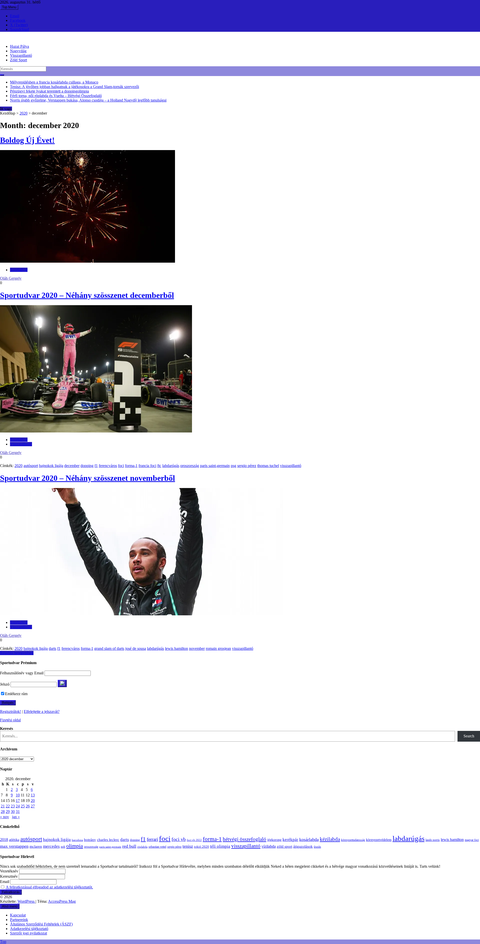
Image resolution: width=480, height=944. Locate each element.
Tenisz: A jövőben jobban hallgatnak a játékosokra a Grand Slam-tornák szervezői (74, 87)
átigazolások (303, 846)
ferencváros (108, 465)
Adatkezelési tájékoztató (29, 928)
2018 (4, 839)
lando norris (433, 840)
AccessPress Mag (62, 901)
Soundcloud (19, 29)
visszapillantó (290, 465)
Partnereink (19, 919)
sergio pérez (246, 465)
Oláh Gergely (11, 278)
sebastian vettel (157, 846)
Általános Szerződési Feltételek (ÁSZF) (41, 924)
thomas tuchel (268, 465)
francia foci (147, 465)
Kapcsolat (18, 915)
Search (469, 736)
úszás (317, 846)
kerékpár (290, 839)
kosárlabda (309, 839)
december (72, 465)
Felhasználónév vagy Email (22, 673)
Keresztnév (9, 876)
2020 (24, 113)
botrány (90, 840)
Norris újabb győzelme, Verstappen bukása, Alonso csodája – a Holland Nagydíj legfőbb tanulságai (88, 100)
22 (8, 806)
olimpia (74, 846)
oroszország (189, 465)
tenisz (187, 846)
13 (33, 795)
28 (3, 811)
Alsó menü (10, 906)
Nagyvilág (18, 51)
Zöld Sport (18, 60)
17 (18, 800)
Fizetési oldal (10, 720)
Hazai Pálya (19, 46)
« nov (4, 817)
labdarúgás (170, 465)
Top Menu (9, 7)
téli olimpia (220, 846)
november (197, 648)
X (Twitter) (19, 25)
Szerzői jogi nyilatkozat (28, 933)
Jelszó (5, 684)
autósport (31, 465)
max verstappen (14, 846)
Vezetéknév (9, 871)
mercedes (51, 846)
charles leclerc (108, 840)
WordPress (27, 901)
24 (18, 806)
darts (52, 648)
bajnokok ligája (51, 465)
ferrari (152, 839)
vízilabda (269, 846)
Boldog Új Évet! (27, 140)
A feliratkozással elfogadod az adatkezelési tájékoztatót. (49, 887)
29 (8, 811)
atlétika (14, 840)
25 (23, 806)
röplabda (142, 846)
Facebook (18, 20)
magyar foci (472, 840)
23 (13, 806)
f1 (96, 465)
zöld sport (284, 846)
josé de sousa (135, 648)
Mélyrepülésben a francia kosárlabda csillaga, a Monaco (54, 82)
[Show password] (62, 683)
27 (33, 806)
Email (14, 16)
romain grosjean (218, 648)
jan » (16, 817)
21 (3, 806)
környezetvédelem (379, 840)
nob (63, 846)
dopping (87, 465)
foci (121, 465)
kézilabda (330, 839)
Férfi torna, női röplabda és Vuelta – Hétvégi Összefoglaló (56, 96)
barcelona (77, 839)
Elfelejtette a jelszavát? (42, 711)
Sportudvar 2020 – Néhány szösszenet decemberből (87, 295)
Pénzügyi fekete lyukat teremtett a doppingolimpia (49, 91)
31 (18, 811)
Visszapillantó (21, 55)
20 (33, 800)
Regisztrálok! (10, 711)
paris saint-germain (215, 465)
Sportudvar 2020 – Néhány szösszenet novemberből (87, 478)
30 (13, 811)
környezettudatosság (353, 840)
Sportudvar (19, 270)
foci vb (179, 839)
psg (233, 465)
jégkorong (274, 840)
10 (18, 795)
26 (28, 806)
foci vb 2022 (194, 839)
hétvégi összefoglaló (244, 839)
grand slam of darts (109, 648)
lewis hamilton (176, 648)
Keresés (6, 728)
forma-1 (131, 465)
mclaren (36, 846)
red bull (129, 846)
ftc (159, 465)
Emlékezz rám (16, 694)
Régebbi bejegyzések (17, 653)
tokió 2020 (201, 846)
